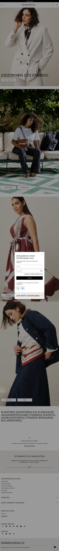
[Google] (18, 288)
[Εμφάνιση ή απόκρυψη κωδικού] (41, 271)
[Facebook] (22, 288)
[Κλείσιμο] (42, 254)
